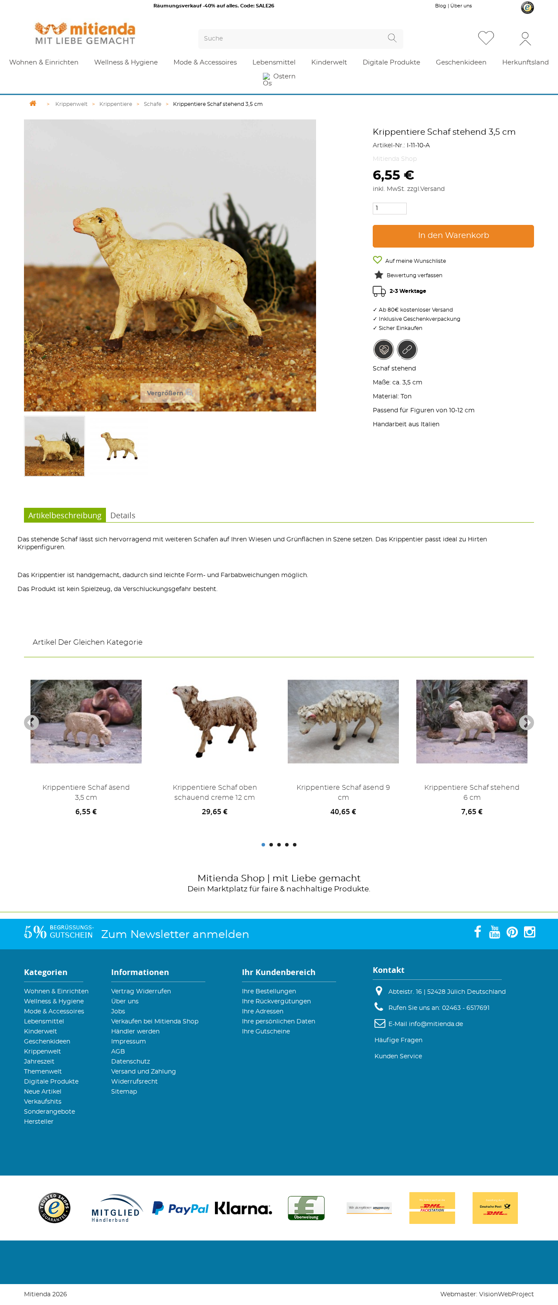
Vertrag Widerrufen (141, 992)
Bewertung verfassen (414, 275)
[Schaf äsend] (54, 446)
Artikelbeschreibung (65, 515)
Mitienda (217, 878)
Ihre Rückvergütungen (276, 1002)
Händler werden (135, 1032)
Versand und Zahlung (143, 1072)
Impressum (128, 1042)
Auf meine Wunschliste (415, 261)
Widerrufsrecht (134, 1082)
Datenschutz (130, 1062)
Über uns (461, 5)
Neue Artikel (42, 1092)
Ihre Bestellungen (269, 992)
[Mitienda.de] (101, 33)
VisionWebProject (506, 1294)
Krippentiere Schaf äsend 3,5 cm (86, 792)
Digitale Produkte (51, 1082)
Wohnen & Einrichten (56, 992)
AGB (118, 1052)
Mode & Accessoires (54, 1012)
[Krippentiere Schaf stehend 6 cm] (471, 721)
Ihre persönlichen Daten (278, 1022)
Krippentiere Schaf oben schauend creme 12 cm (215, 792)
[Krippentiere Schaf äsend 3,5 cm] (86, 721)
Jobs (118, 1012)
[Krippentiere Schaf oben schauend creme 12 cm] (214, 721)
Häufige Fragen (398, 1040)
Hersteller (39, 1122)
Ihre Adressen (262, 1012)
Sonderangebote (49, 1112)
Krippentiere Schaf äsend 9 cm (343, 792)
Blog (440, 5)
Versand (432, 189)
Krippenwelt (42, 1052)
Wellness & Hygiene (54, 1002)
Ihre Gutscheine (266, 1032)
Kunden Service (398, 1057)
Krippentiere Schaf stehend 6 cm (472, 792)
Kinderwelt (40, 1032)
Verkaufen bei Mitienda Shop (154, 1022)
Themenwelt (43, 1072)
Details (123, 515)
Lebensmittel (44, 1022)
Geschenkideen (47, 1042)
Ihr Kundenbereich (279, 972)
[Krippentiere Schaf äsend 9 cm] (343, 721)
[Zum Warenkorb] (507, 39)
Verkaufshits (42, 1102)
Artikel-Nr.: (389, 146)
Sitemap (124, 1092)
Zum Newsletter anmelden (175, 934)
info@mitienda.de (436, 1024)
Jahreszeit (39, 1062)
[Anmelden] (525, 38)
